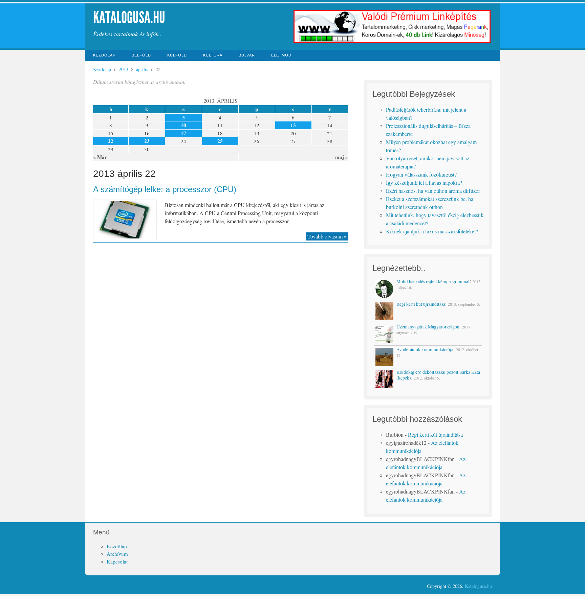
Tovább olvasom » (327, 236)
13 (293, 125)
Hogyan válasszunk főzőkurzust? (421, 174)
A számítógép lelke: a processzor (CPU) (164, 189)
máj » (341, 157)
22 (110, 141)
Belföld (141, 55)
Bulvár (247, 55)
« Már (100, 157)
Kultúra (212, 55)
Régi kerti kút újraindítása (435, 434)
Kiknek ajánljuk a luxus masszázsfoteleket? (432, 231)
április (142, 69)
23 (147, 141)
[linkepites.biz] (392, 42)
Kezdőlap (104, 55)
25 (220, 141)
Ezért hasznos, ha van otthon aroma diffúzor (433, 190)
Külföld (177, 55)
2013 (123, 69)
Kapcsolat (117, 561)
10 (183, 125)
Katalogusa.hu (129, 17)
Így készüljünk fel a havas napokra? (424, 182)
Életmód (281, 55)
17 (183, 133)
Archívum (117, 553)
